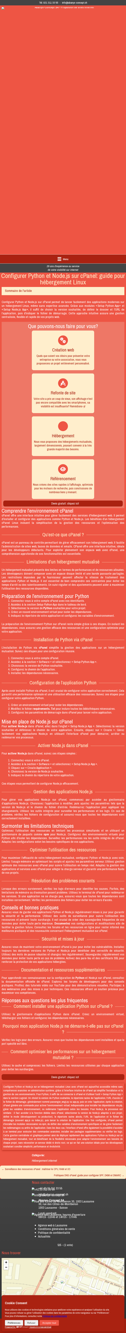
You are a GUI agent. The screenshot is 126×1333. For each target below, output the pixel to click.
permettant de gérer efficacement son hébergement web (79, 542)
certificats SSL (109, 958)
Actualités (44, 1236)
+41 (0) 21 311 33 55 (50, 1188)
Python (19, 302)
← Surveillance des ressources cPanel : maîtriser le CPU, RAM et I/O (36, 1169)
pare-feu (86, 958)
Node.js (32, 302)
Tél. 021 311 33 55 (48, 2)
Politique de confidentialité (54, 1232)
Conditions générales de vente (56, 1229)
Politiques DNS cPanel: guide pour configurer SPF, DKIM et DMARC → (89, 1175)
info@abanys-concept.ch (74, 2)
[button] (63, 1284)
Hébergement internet (44, 1160)
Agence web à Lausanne (52, 1225)
